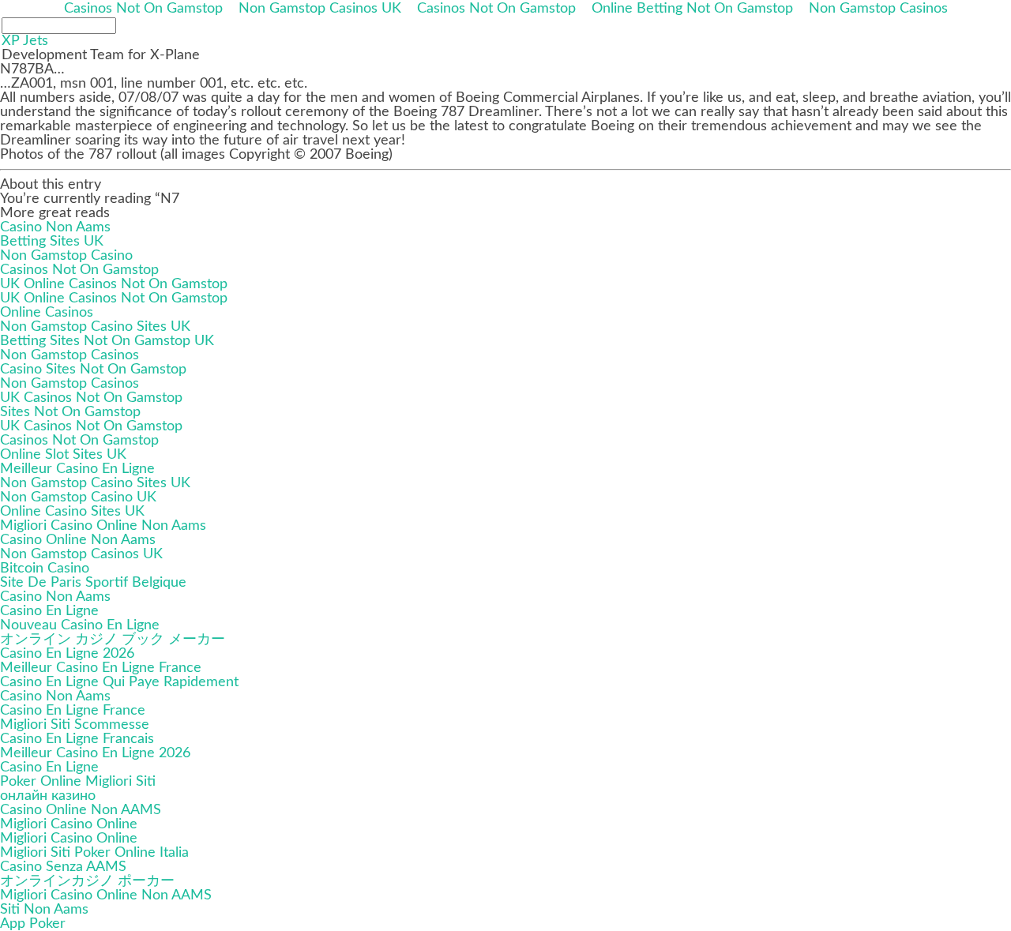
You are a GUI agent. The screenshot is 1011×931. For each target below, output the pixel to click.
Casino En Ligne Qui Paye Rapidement (119, 682)
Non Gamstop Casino (66, 256)
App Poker (33, 924)
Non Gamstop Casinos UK (81, 554)
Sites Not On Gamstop (70, 412)
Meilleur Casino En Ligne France (100, 668)
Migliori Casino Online (68, 824)
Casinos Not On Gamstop (79, 270)
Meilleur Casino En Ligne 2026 (95, 753)
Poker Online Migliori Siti (78, 782)
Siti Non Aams (44, 910)
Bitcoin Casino (44, 568)
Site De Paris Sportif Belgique (93, 583)
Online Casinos (46, 313)
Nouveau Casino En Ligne (80, 625)
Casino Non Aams (55, 227)
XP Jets (25, 41)
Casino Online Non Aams (78, 540)
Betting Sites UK (51, 242)
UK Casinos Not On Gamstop (91, 398)
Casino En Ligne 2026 (67, 654)
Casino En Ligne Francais (77, 739)
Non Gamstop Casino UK (78, 497)
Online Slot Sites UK (63, 455)
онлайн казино (48, 796)
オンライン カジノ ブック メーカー (112, 640)
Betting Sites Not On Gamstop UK (107, 341)
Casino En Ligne (49, 611)
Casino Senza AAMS (63, 867)
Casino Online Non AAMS (80, 810)
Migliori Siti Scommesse (74, 725)
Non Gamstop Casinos (69, 355)
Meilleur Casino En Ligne (77, 469)
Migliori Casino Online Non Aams (103, 526)
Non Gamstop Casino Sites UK (95, 327)
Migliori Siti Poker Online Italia (94, 853)
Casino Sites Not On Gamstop (93, 369)
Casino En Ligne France (72, 711)
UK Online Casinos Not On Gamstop (113, 284)
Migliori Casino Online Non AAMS (106, 895)
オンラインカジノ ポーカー (87, 881)
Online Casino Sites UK (72, 512)
